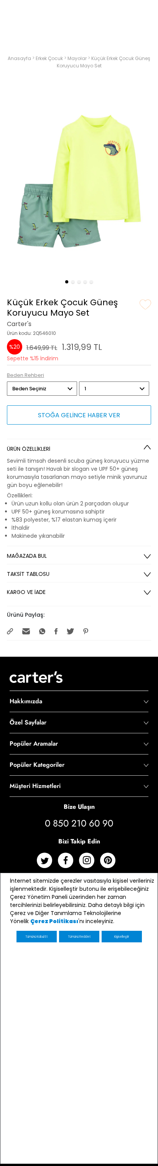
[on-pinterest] (110, 863)
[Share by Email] (26, 630)
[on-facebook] (68, 863)
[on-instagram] (89, 863)
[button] (66, 281)
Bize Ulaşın (79, 806)
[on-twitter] (47, 863)
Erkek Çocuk (50, 58)
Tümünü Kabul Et (36, 937)
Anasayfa (20, 58)
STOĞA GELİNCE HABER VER (79, 415)
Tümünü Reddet (79, 937)
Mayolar (77, 58)
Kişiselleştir (121, 937)
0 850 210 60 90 (79, 823)
